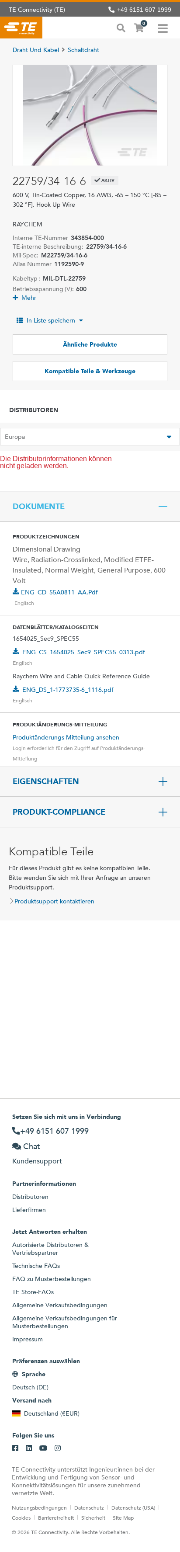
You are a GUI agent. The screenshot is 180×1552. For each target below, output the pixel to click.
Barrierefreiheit (56, 1517)
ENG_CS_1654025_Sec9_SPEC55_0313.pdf (83, 652)
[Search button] (121, 27)
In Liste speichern (51, 320)
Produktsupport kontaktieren (54, 901)
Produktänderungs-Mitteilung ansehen (66, 737)
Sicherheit (93, 1517)
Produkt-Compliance (59, 812)
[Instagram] (58, 1448)
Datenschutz (89, 1507)
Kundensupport (37, 1161)
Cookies (21, 1517)
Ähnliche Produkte (90, 344)
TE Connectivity (21, 27)
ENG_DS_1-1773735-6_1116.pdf (68, 690)
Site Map (123, 1517)
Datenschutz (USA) (133, 1507)
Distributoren (30, 1197)
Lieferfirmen (29, 1210)
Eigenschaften (46, 781)
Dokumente (39, 506)
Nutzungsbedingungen (39, 1507)
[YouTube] (43, 1448)
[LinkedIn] (29, 1448)
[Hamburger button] (163, 27)
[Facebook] (15, 1448)
